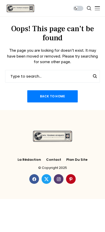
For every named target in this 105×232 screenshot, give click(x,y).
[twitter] (46, 179)
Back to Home (52, 96)
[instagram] (58, 179)
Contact (53, 160)
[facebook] (34, 179)
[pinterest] (71, 179)
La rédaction (29, 160)
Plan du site (76, 160)
